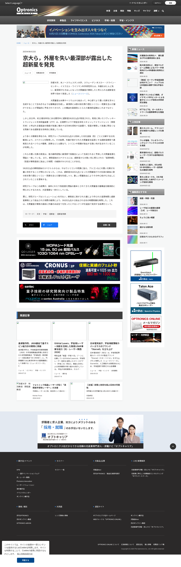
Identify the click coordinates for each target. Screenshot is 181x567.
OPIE (18, 469)
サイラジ (147, 10)
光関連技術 (40, 73)
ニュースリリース (80, 93)
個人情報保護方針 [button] (25, 554)
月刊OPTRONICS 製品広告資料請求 (106, 473)
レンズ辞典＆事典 (61, 515)
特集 (129, 10)
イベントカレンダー (139, 3)
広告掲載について (127, 544)
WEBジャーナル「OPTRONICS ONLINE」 (107, 519)
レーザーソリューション (25, 485)
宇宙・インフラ (40, 370)
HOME (19, 43)
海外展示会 (21, 489)
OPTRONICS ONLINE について (108, 544)
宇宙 (45, 214)
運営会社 (139, 544)
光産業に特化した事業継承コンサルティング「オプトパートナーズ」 (147, 474)
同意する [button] (25, 560)
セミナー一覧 (60, 469)
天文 (38, 214)
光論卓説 (89, 395)
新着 (108, 10)
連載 (155, 10)
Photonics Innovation (24, 481)
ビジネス (30, 370)
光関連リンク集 (158, 544)
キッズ (137, 10)
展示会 (65, 373)
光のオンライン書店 (24, 519)
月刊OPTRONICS (23, 515)
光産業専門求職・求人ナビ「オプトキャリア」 (147, 469)
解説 (122, 10)
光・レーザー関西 (23, 477)
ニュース (26, 43)
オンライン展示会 (23, 496)
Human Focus (37, 395)
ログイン (158, 3)
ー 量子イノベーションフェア (28, 473)
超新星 (52, 214)
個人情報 (148, 544)
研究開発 (52, 73)
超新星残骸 (61, 214)
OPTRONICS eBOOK (24, 523)
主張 (115, 10)
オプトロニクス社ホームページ (104, 515)
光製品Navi (97, 469)
